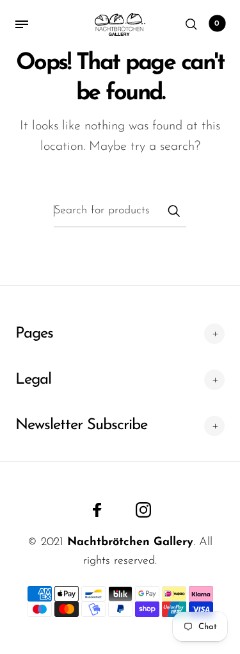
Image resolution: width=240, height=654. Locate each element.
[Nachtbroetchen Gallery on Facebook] (97, 510)
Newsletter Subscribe (81, 425)
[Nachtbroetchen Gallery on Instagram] (143, 510)
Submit (173, 211)
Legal (33, 380)
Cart (217, 24)
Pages (34, 333)
